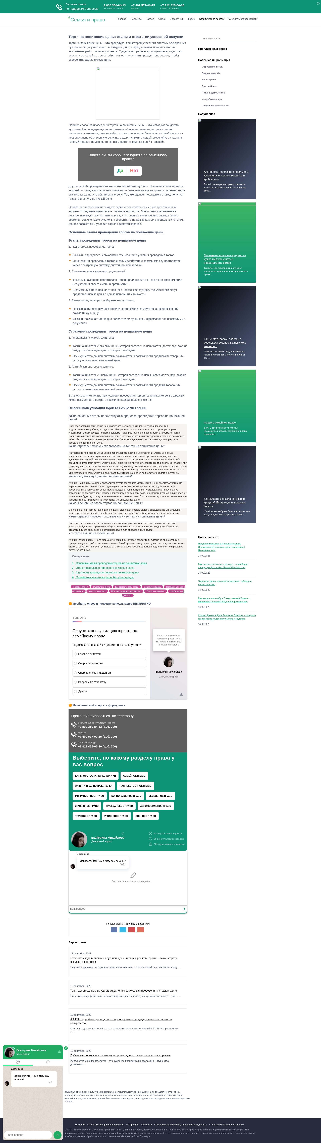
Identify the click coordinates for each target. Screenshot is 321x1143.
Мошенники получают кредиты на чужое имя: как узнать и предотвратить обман (225, 259)
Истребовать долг (213, 99)
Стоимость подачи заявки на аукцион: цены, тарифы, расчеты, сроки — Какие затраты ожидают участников (124, 960)
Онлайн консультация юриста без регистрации (103, 577)
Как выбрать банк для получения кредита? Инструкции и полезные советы (225, 502)
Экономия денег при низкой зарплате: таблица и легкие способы (225, 583)
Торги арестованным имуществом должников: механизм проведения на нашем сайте (123, 990)
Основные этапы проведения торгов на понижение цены (109, 563)
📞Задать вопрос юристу (242, 18)
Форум (191, 18)
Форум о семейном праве (220, 422)
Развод (150, 18)
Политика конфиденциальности (106, 1124)
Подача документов (213, 92)
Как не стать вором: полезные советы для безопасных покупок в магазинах (225, 343)
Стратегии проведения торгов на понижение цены (105, 572)
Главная (121, 18)
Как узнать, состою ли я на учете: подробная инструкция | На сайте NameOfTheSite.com (222, 566)
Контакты (80, 1124)
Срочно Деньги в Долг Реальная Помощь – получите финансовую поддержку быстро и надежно (227, 617)
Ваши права (209, 79)
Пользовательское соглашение (227, 1124)
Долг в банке (209, 86)
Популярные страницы (215, 105)
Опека (162, 18)
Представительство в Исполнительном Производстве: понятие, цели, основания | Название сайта (221, 547)
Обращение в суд (212, 66)
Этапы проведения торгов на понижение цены (103, 567)
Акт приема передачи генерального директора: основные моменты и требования (226, 175)
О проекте (133, 1124)
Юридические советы (211, 18)
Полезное (136, 18)
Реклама (147, 1124)
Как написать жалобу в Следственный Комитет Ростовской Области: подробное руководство (223, 600)
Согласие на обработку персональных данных (181, 1124)
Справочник (176, 18)
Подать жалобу (211, 73)
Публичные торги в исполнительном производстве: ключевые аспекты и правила (120, 1055)
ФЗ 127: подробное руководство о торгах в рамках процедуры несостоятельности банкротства (121, 1021)
